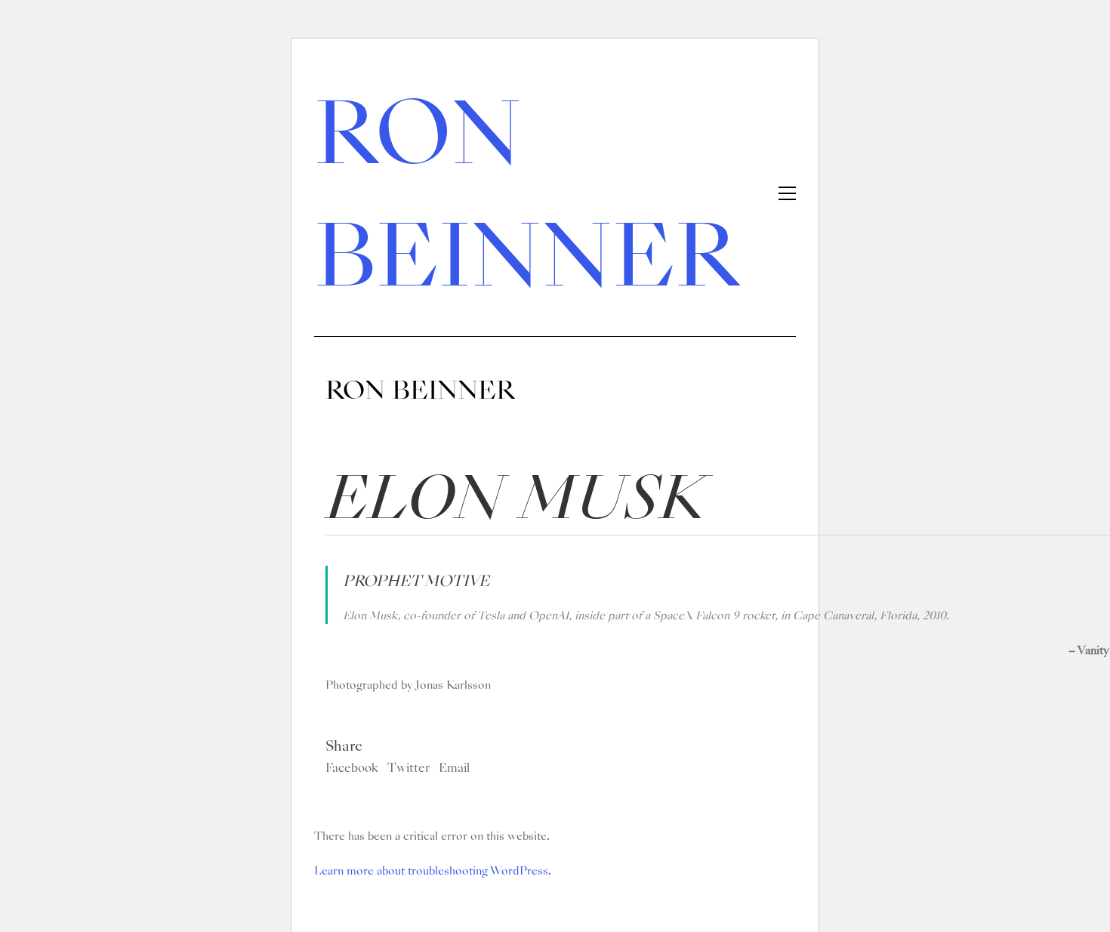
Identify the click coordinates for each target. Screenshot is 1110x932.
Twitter (408, 768)
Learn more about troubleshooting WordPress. (432, 870)
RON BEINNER (526, 195)
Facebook (351, 768)
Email (454, 768)
